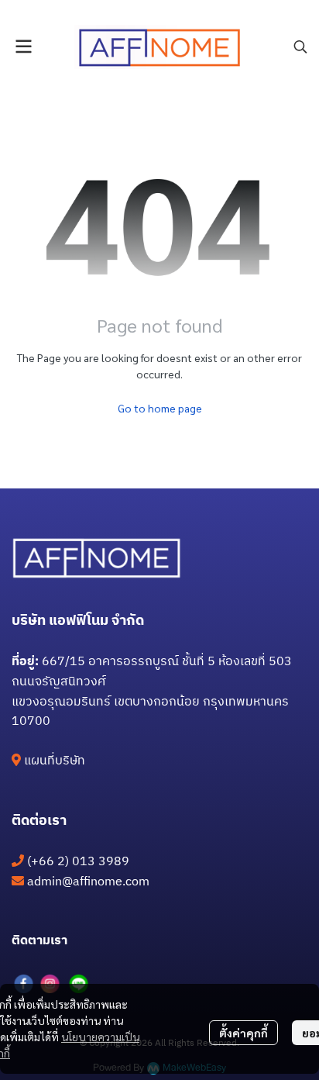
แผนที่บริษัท (54, 760)
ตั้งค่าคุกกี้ (243, 1033)
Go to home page (160, 408)
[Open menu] (23, 46)
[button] (300, 46)
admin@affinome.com (88, 881)
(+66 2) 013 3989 (78, 861)
